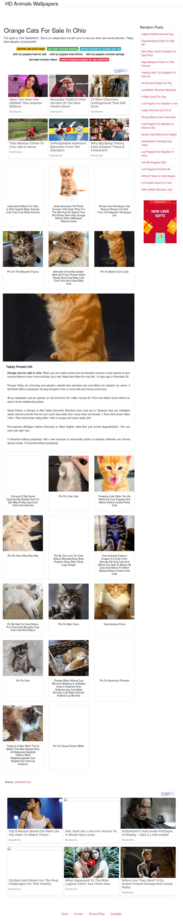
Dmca (64, 913)
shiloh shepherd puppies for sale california (84, 59)
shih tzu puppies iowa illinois (66, 54)
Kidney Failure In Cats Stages (158, 176)
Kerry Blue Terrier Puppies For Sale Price (159, 53)
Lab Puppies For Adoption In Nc (160, 103)
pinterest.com (23, 782)
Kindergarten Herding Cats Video (157, 143)
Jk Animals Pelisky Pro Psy (157, 83)
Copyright (116, 913)
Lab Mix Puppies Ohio (154, 162)
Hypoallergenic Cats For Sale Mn (158, 42)
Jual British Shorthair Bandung (159, 90)
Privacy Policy (97, 913)
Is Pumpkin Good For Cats (157, 182)
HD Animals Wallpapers (31, 3)
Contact (78, 913)
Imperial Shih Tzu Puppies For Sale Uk (159, 74)
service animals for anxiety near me (100, 48)
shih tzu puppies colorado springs (105, 54)
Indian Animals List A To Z (156, 110)
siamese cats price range (31, 48)
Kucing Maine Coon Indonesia (158, 117)
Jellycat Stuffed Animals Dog (158, 34)
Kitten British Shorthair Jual (157, 189)
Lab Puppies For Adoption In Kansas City (158, 125)
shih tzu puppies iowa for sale (29, 54)
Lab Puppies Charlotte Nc (156, 169)
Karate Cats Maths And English (159, 134)
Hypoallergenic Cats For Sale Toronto (158, 63)
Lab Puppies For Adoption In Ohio (158, 153)
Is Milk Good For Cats (154, 96)
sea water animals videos (43, 59)
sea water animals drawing (63, 48)
